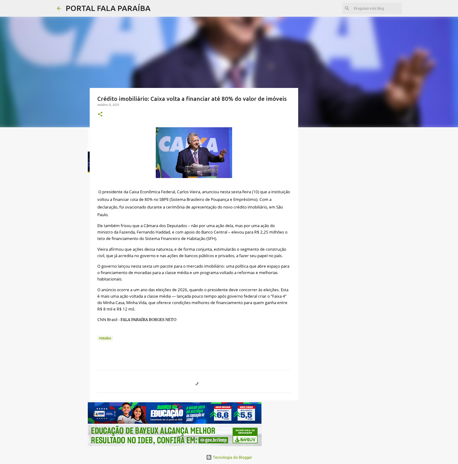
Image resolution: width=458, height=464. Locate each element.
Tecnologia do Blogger (232, 457)
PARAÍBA (105, 338)
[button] (100, 114)
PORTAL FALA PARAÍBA (108, 8)
